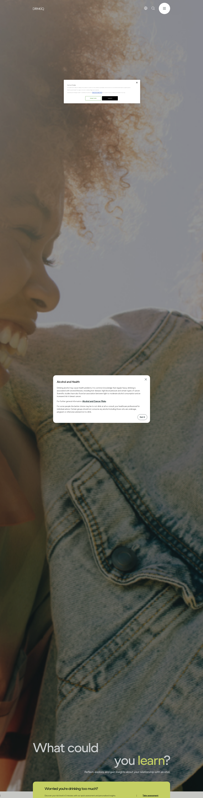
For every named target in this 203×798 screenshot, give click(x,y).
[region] (102, 91)
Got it (142, 417)
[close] (59, 382)
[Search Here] (153, 8)
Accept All (110, 98)
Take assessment (150, 795)
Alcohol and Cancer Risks (94, 401)
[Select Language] (146, 8)
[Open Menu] (164, 8)
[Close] (136, 82)
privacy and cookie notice (97, 92)
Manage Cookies (93, 98)
